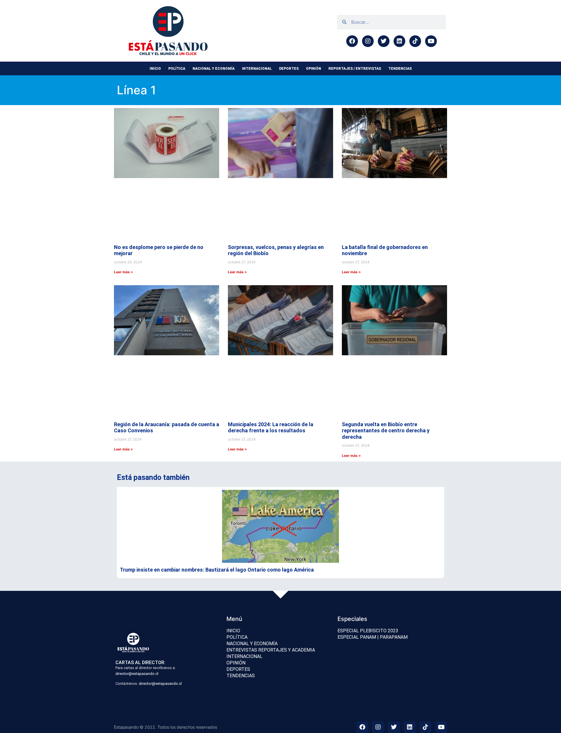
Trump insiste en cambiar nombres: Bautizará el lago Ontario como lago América (217, 570)
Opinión (313, 69)
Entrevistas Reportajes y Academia (270, 650)
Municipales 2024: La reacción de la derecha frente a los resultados (270, 427)
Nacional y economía (214, 69)
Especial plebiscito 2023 (367, 630)
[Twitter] (383, 41)
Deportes (289, 69)
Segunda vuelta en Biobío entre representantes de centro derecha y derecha (386, 430)
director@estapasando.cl (136, 673)
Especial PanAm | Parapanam (372, 637)
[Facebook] (352, 41)
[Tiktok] (415, 41)
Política (176, 69)
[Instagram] (368, 41)
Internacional (257, 69)
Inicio (155, 69)
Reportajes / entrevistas (354, 69)
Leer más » (123, 272)
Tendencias (400, 69)
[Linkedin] (399, 41)
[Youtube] (431, 41)
